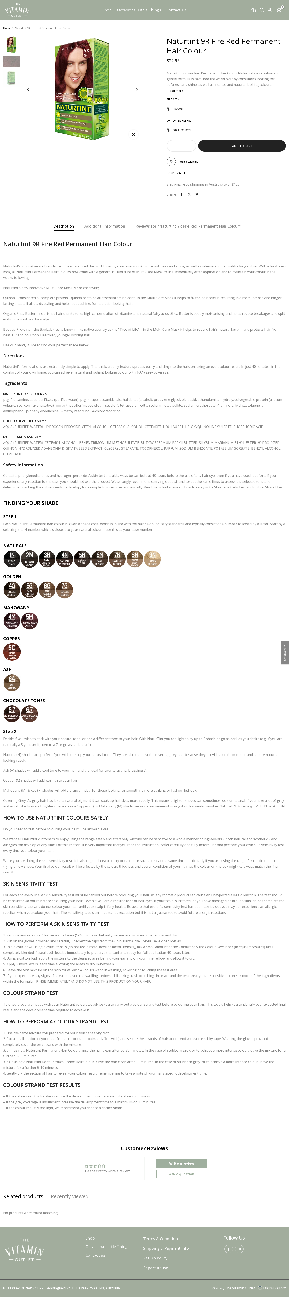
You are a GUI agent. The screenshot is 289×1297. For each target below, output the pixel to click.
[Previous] (31, 89)
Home (7, 28)
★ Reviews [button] (285, 652)
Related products (23, 1196)
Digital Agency (274, 1288)
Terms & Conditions (161, 1238)
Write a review (181, 1163)
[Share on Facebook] (181, 194)
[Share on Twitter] (189, 194)
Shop (107, 10)
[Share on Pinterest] (196, 194)
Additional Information (104, 226)
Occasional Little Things (139, 10)
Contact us (95, 1255)
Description (64, 226)
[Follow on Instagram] (239, 1249)
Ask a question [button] (181, 1174)
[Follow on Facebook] (228, 1249)
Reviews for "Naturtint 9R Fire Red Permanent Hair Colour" (188, 226)
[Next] (133, 89)
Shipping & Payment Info (166, 1248)
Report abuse (155, 1267)
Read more (175, 91)
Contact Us (176, 10)
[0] (278, 10)
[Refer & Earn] (254, 10)
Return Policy (155, 1258)
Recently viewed (69, 1196)
